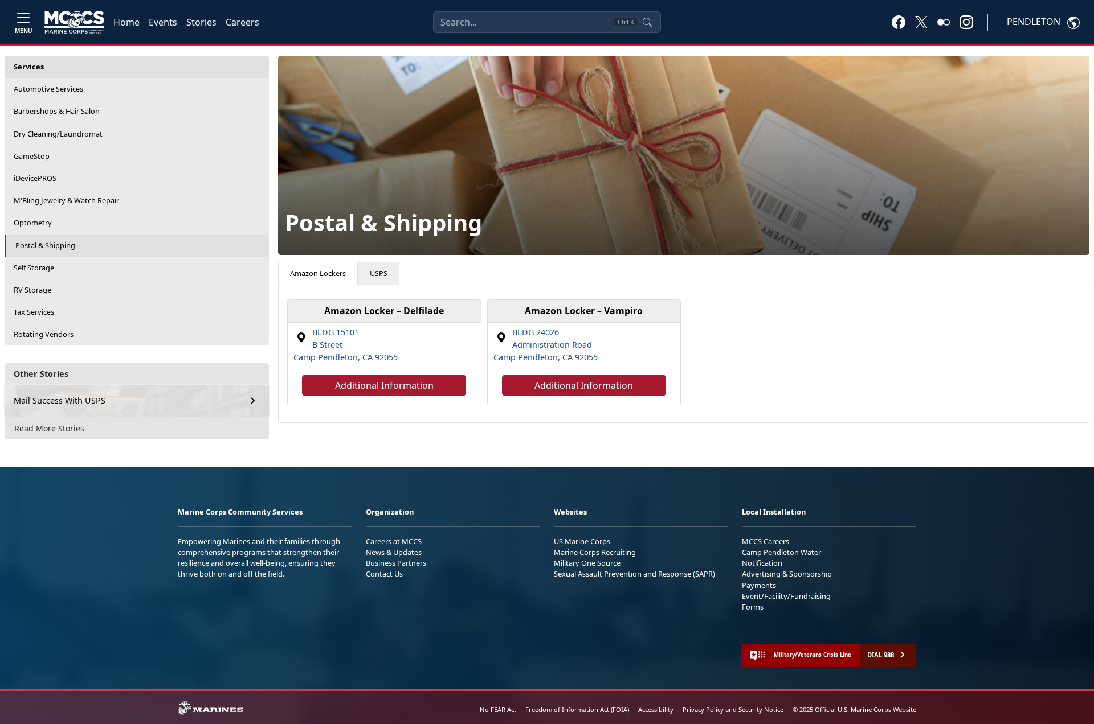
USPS (378, 273)
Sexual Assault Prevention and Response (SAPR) (634, 574)
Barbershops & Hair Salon (57, 111)
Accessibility (655, 709)
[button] (898, 21)
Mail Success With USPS (59, 400)
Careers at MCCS (394, 541)
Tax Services (34, 312)
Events (163, 22)
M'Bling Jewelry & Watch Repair (66, 200)
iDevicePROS (35, 178)
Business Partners (396, 563)
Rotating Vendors (44, 334)
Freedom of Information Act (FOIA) (577, 709)
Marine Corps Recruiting (595, 552)
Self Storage (34, 267)
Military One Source (587, 563)
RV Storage (32, 290)
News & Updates (394, 552)
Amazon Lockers (318, 273)
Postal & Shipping (45, 245)
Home (126, 22)
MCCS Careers (765, 541)
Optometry (33, 222)
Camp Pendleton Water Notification (781, 557)
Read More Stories (49, 428)
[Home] (74, 22)
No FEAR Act (498, 709)
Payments (759, 585)
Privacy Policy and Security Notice (733, 709)
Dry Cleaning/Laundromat (58, 134)
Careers (242, 22)
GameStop (32, 156)
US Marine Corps (582, 541)
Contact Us (384, 574)
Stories (201, 22)
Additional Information (384, 385)
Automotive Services (48, 89)
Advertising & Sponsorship (787, 574)
